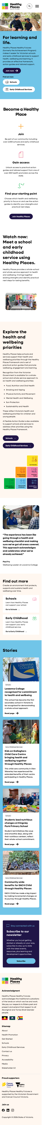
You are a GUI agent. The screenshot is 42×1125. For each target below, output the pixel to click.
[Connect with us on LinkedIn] (8, 1110)
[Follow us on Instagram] (12, 1110)
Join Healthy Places (21, 216)
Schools (11, 438)
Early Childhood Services (18, 445)
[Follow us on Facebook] (3, 1110)
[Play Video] (21, 301)
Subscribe (21, 961)
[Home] (21, 981)
